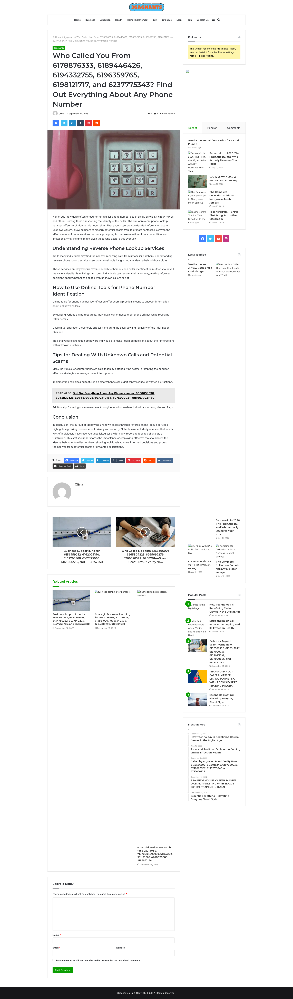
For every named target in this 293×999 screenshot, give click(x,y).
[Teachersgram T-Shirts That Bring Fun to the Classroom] (197, 217)
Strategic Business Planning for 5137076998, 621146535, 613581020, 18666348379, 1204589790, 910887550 (112, 619)
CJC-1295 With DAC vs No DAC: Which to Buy (200, 565)
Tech (189, 19)
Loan (179, 19)
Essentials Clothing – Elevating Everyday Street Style (222, 698)
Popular (212, 127)
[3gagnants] (146, 7)
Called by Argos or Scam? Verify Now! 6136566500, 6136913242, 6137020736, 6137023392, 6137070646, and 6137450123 (224, 652)
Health (118, 19)
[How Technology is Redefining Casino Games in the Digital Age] (197, 609)
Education (105, 19)
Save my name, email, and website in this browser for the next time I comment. (98, 960)
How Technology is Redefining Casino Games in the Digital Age (224, 608)
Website (120, 947)
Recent (192, 127)
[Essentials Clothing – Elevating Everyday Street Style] (197, 699)
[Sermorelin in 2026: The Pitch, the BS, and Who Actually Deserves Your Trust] (197, 162)
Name (57, 935)
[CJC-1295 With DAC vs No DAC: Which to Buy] (197, 181)
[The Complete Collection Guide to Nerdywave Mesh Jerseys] (197, 197)
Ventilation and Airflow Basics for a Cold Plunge (200, 268)
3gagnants (69, 37)
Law (155, 19)
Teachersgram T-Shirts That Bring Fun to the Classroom (223, 215)
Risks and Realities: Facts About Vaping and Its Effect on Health (224, 624)
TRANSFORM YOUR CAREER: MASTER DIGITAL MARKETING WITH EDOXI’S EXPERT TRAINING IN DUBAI (223, 678)
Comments (233, 127)
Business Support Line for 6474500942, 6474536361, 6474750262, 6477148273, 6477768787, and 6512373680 (71, 619)
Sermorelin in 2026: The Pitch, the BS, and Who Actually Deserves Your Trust (228, 527)
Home (77, 19)
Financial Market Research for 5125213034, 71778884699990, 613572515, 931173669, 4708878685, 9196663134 (155, 854)
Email (56, 947)
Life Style (167, 19)
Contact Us (203, 19)
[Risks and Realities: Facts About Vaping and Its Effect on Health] (197, 628)
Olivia (61, 113)
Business (90, 19)
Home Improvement (137, 19)
